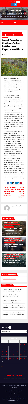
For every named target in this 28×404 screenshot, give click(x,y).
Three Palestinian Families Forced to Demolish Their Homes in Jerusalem (10, 191)
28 (17, 358)
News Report (5, 37)
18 (6, 354)
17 (2, 354)
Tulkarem (6, 258)
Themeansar (14, 387)
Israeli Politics (7, 240)
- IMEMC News (14, 10)
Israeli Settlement (8, 224)
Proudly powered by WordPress (9, 385)
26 (10, 358)
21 (17, 354)
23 (24, 354)
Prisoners (6, 242)
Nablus (21, 254)
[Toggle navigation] (15, 22)
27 (13, 358)
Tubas (17, 256)
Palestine (21, 240)
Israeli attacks (14, 222)
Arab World (4, 32)
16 (24, 351)
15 (20, 351)
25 (6, 358)
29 (21, 358)
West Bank (12, 242)
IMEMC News (16, 233)
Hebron (5, 254)
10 (2, 351)
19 (9, 354)
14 (17, 351)
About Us (8, 390)
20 (13, 354)
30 (24, 358)
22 (21, 354)
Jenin (17, 254)
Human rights (11, 32)
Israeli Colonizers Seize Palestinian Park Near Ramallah (13, 230)
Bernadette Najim (17, 206)
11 (6, 351)
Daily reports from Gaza (9, 279)
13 (13, 351)
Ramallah (13, 256)
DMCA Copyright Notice (14, 393)
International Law (8, 238)
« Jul (2, 366)
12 (9, 351)
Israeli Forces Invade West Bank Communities (14, 261)
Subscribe (20, 390)
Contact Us (13, 390)
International (19, 32)
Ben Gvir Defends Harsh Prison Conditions (13, 246)
